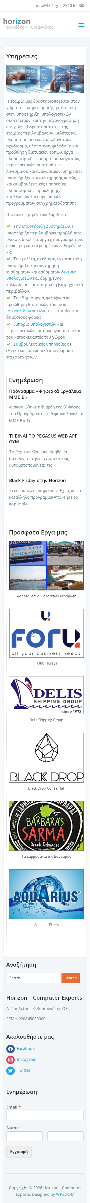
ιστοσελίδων (19, 310)
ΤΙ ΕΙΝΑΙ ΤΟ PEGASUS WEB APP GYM (43, 439)
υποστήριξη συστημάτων (46, 226)
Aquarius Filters (46, 924)
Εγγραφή (19, 1151)
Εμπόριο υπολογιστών (34, 324)
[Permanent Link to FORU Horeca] (46, 633)
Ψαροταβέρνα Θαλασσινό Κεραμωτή (46, 596)
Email (13, 1107)
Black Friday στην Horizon (37, 480)
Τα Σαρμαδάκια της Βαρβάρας (46, 856)
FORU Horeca (46, 663)
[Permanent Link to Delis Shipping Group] (46, 695)
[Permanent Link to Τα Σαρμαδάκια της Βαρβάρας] (46, 825)
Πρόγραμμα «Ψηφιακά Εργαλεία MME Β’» (45, 394)
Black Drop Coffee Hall (46, 788)
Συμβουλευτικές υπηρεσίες (39, 344)
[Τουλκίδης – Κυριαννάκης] (17, 21)
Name (12, 1127)
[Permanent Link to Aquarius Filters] (46, 894)
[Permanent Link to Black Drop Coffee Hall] (46, 757)
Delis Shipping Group (46, 719)
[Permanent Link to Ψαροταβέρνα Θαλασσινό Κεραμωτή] (46, 565)
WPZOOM (65, 1194)
